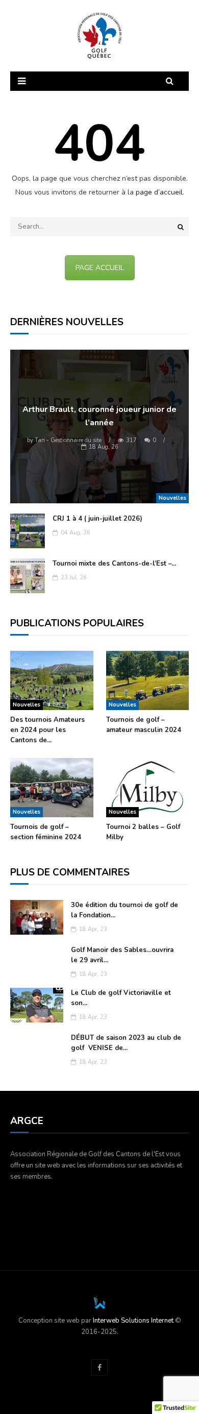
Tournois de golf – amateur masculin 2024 (143, 725)
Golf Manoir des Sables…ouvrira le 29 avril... (122, 955)
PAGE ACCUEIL (100, 268)
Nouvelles (172, 498)
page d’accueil (159, 192)
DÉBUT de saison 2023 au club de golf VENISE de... (126, 1043)
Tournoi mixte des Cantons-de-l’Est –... (114, 563)
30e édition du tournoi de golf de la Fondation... (124, 910)
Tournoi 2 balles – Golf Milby (143, 832)
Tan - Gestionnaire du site (64, 440)
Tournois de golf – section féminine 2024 (45, 832)
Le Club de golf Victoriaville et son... (121, 998)
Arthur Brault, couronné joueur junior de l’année (99, 416)
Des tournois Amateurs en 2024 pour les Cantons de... (47, 730)
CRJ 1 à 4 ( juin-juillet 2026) (97, 518)
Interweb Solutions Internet (133, 1320)
